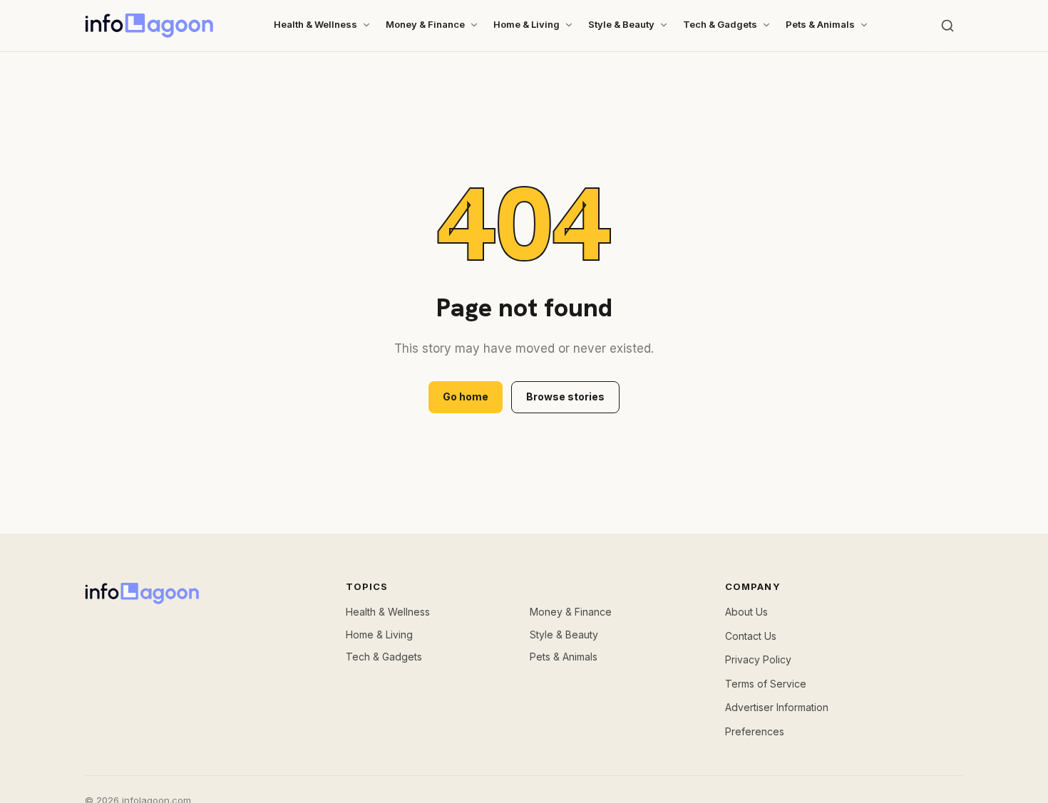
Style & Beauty (621, 24)
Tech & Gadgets (720, 24)
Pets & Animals (820, 24)
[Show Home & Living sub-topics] (569, 25)
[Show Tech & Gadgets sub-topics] (766, 25)
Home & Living (526, 24)
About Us (746, 612)
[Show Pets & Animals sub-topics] (864, 25)
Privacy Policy (758, 659)
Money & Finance (425, 24)
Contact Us (750, 636)
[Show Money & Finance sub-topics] (474, 25)
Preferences (754, 731)
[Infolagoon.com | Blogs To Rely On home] (149, 25)
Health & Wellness (315, 24)
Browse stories (565, 396)
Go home (465, 396)
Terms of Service (765, 684)
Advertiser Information (776, 707)
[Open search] (947, 25)
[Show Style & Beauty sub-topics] (664, 25)
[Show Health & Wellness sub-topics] (366, 25)
